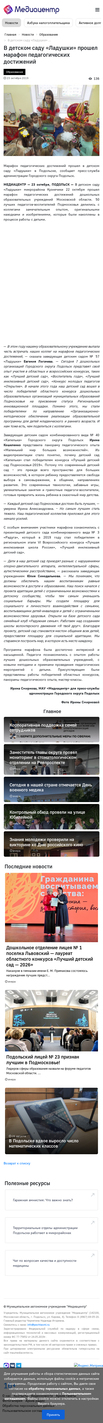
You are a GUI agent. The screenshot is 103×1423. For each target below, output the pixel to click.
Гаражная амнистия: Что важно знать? (43, 1200)
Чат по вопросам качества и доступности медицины (44, 1262)
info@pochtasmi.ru (38, 1324)
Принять (53, 1415)
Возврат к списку (17, 1163)
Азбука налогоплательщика (48, 23)
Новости (11, 23)
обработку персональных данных (54, 1388)
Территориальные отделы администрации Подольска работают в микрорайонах (45, 1230)
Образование (14, 72)
